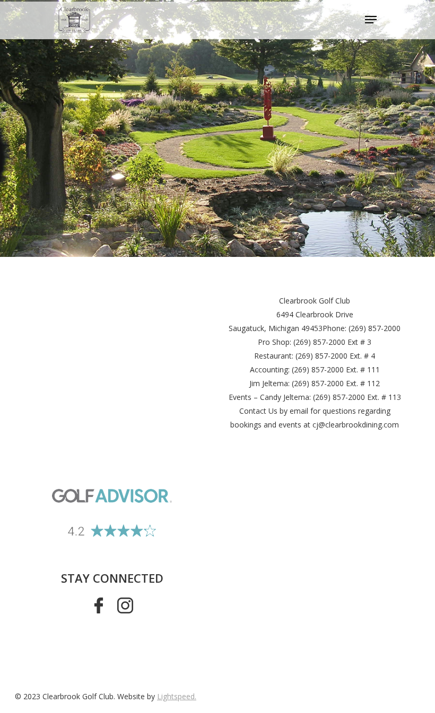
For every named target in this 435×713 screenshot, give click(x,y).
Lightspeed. (176, 696)
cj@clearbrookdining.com (355, 425)
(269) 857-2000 (375, 328)
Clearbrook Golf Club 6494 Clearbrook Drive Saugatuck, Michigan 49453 (291, 314)
